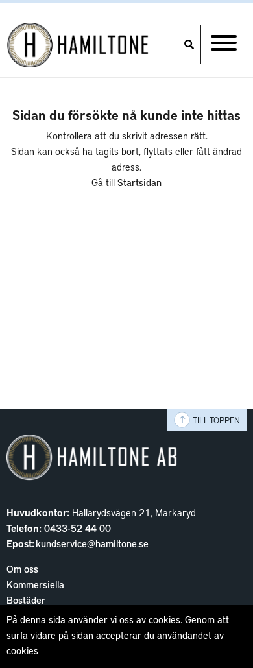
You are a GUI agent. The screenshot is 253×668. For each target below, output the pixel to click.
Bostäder (25, 599)
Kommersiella (35, 584)
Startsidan (139, 182)
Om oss (22, 568)
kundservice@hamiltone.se (92, 543)
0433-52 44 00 (77, 527)
